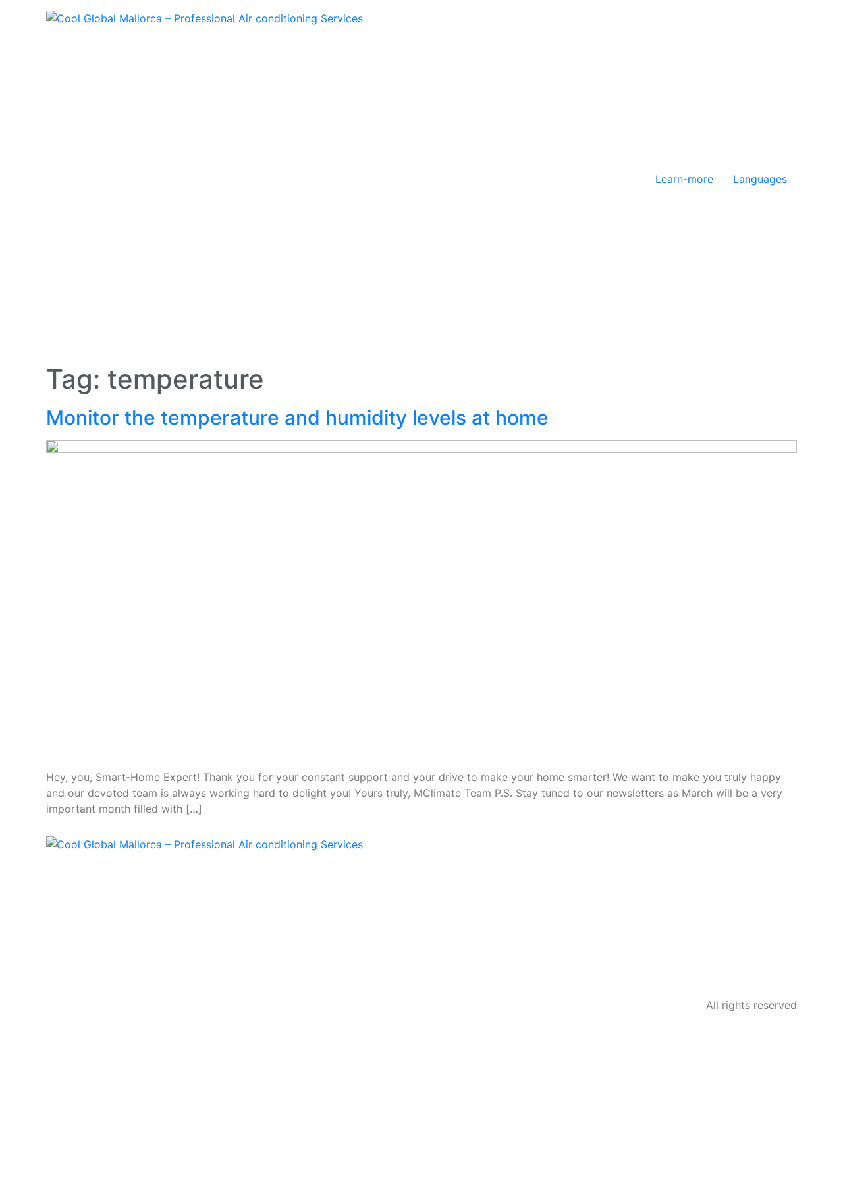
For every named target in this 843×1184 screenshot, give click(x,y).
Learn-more (684, 179)
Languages (760, 179)
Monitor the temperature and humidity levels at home (297, 417)
